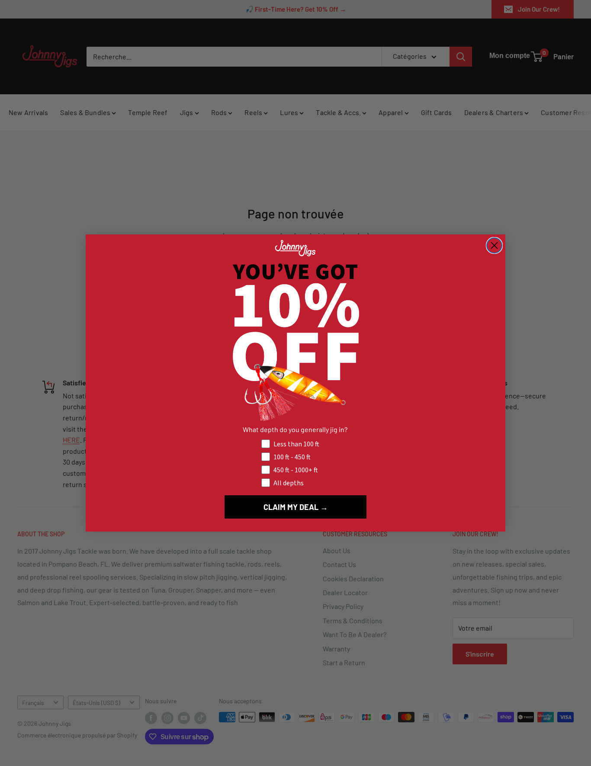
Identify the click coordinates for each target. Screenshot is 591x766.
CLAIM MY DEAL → (295, 507)
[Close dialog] (494, 245)
